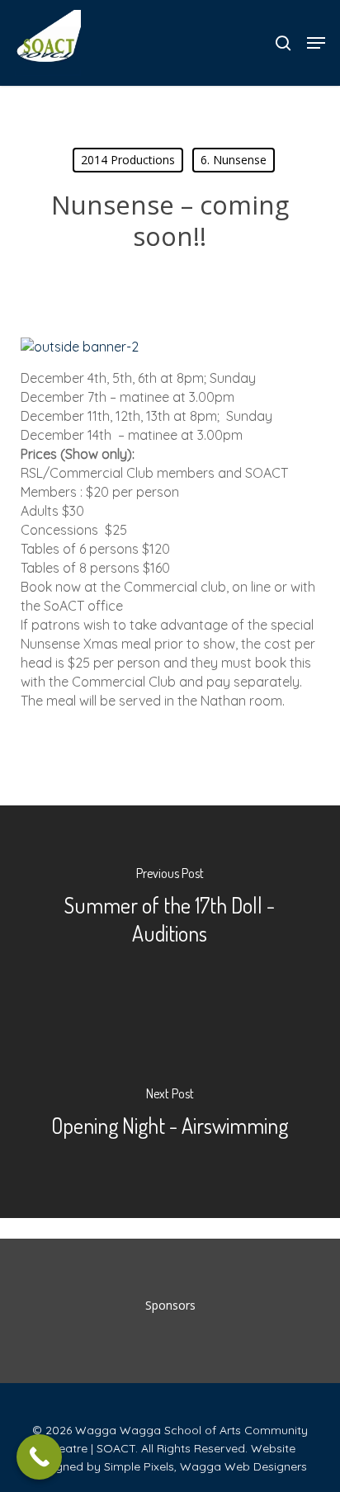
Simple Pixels (139, 1466)
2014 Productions (128, 160)
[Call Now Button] (39, 1457)
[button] (316, 43)
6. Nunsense (234, 160)
